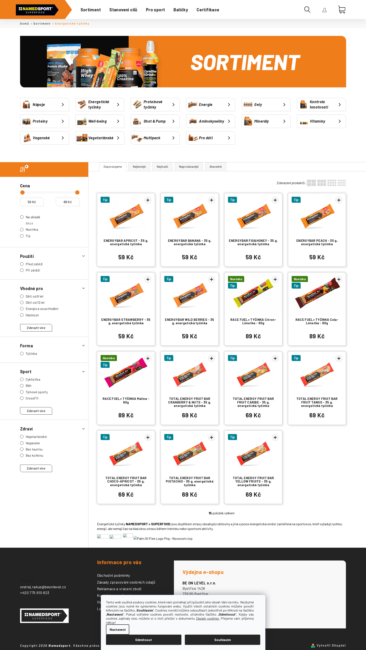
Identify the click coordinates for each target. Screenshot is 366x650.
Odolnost (32, 315)
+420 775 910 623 (34, 592)
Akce (29, 223)
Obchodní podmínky (113, 575)
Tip (28, 236)
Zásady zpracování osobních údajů (126, 582)
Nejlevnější (139, 166)
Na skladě (33, 217)
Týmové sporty (37, 392)
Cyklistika (33, 379)
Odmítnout (143, 640)
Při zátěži (33, 270)
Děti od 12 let (35, 302)
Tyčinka (31, 353)
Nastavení (118, 629)
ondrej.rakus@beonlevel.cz (43, 586)
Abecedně (216, 166)
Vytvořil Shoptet (331, 645)
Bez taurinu (34, 449)
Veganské (33, 443)
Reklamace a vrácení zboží (119, 589)
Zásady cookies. (208, 618)
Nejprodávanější (188, 166)
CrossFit (32, 398)
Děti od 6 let (35, 296)
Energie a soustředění (42, 309)
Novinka (32, 229)
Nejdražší (162, 166)
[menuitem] (90, 9)
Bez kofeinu (34, 455)
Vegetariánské (36, 436)
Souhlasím (222, 640)
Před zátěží (34, 264)
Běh (29, 385)
